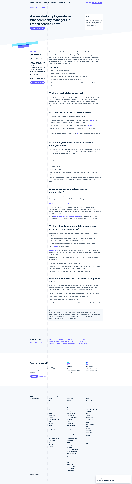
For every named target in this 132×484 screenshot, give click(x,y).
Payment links (52, 431)
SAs (62, 130)
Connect (51, 411)
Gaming (69, 429)
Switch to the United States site (105, 480)
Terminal (51, 444)
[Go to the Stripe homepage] (31, 396)
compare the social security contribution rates (67, 216)
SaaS (68, 421)
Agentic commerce (71, 402)
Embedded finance (71, 408)
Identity (50, 421)
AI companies (70, 423)
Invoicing (51, 423)
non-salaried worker (71, 302)
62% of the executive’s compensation (60, 203)
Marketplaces (70, 415)
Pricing (68, 2)
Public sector (70, 440)
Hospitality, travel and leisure (74, 431)
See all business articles (36, 342)
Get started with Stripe (37, 28)
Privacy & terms (89, 408)
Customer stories (90, 400)
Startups (69, 400)
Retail (68, 442)
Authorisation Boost (53, 402)
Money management (72, 417)
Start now (33, 376)
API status (69, 463)
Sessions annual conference (92, 406)
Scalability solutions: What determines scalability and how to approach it (68, 343)
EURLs (90, 125)
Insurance (69, 433)
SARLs (92, 120)
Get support (89, 437)
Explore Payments (71, 376)
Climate (50, 409)
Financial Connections (54, 419)
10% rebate (54, 246)
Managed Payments (53, 429)
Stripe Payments (53, 250)
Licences (88, 413)
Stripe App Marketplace (72, 449)
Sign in (88, 2)
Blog (87, 402)
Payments (51, 433)
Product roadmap (90, 424)
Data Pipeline (52, 415)
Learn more (88, 28)
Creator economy (71, 425)
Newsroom (88, 428)
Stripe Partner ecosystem (73, 451)
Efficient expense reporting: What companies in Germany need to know (68, 341)
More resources (34, 7)
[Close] (129, 477)
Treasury (51, 446)
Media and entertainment (73, 434)
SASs (78, 133)
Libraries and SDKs (71, 466)
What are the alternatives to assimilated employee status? (37, 77)
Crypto (50, 413)
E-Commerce (70, 406)
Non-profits (70, 436)
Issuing (50, 425)
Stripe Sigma (52, 440)
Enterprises (70, 398)
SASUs (66, 135)
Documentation (71, 459)
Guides (87, 398)
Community (88, 404)
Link (49, 427)
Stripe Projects (70, 468)
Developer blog (70, 470)
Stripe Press (89, 430)
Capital (50, 406)
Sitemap (88, 415)
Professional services (72, 438)
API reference (70, 461)
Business (43, 7)
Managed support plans (91, 439)
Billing (50, 404)
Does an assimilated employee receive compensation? (37, 68)
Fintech (69, 427)
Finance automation (72, 409)
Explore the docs (90, 372)
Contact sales (96, 2)
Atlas (50, 400)
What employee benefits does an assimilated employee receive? (37, 63)
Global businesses (71, 411)
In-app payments (71, 413)
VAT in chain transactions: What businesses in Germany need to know (67, 339)
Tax (49, 442)
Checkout (51, 408)
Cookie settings (89, 417)
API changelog (70, 464)
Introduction (33, 51)
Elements (51, 417)
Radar (50, 436)
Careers (87, 426)
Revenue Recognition (54, 438)
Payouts (50, 434)
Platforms (69, 419)
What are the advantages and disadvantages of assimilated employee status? (37, 73)
